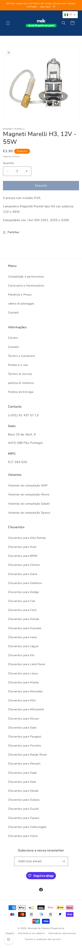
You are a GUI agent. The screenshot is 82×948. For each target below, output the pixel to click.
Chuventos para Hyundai (24, 628)
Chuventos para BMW (23, 556)
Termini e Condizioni (21, 356)
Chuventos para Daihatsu (25, 583)
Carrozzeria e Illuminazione (26, 285)
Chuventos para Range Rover (27, 754)
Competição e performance (26, 276)
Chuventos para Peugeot (24, 736)
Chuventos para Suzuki (23, 809)
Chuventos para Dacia (22, 574)
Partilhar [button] (13, 232)
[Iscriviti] (63, 861)
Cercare (13, 338)
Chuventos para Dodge (23, 592)
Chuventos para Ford (22, 610)
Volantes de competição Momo (28, 494)
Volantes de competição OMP (28, 485)
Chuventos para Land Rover (26, 664)
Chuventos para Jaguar (23, 646)
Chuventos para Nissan (23, 718)
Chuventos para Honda (23, 619)
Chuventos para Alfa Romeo (27, 538)
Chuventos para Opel (22, 727)
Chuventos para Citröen (24, 565)
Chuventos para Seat (22, 782)
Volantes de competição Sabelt (29, 504)
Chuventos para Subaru (24, 800)
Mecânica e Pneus (20, 294)
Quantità (8, 163)
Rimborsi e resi (18, 365)
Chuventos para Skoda (23, 791)
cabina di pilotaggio (21, 303)
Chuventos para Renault (24, 763)
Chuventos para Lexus (23, 673)
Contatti (13, 312)
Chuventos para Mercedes (25, 691)
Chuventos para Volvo (23, 836)
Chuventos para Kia (21, 655)
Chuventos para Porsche (24, 745)
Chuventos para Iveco (22, 637)
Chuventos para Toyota (23, 818)
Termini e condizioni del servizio (43, 939)
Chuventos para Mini (22, 700)
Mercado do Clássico (39, 928)
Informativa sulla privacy (62, 933)
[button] (8, 23)
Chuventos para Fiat (21, 601)
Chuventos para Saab (22, 773)
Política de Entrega (20, 392)
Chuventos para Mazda (23, 682)
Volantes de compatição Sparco (29, 513)
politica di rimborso (21, 383)
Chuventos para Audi (22, 547)
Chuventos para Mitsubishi (26, 709)
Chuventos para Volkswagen (27, 827)
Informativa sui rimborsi (31, 933)
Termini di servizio (20, 374)
